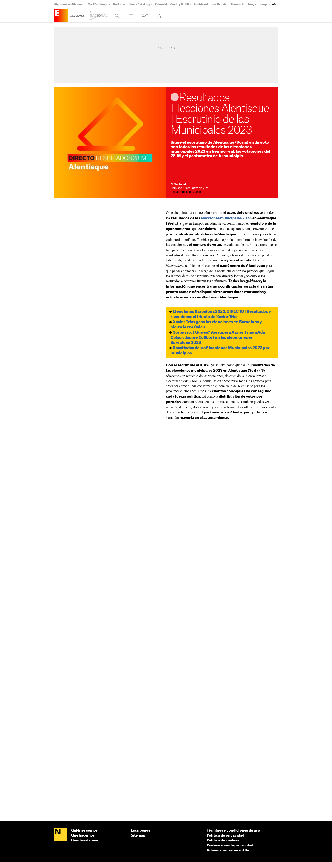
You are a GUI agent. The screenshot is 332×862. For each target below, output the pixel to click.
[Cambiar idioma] (145, 15)
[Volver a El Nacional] (98, 15)
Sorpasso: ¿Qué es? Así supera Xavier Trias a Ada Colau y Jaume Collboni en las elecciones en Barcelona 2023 (218, 337)
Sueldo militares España (210, 4)
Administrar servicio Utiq (228, 850)
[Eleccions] (61, 15)
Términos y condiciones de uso (233, 830)
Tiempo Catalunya (243, 4)
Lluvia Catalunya (140, 4)
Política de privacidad (225, 835)
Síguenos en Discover (69, 4)
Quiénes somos (84, 830)
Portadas (119, 4)
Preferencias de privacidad (230, 845)
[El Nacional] (60, 834)
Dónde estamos (84, 840)
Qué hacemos (83, 835)
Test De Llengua (99, 4)
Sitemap (138, 835)
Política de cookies (223, 840)
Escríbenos (140, 830)
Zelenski (161, 4)
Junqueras (266, 4)
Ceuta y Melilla (180, 4)
